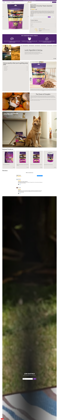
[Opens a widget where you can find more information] (2, 419)
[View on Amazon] (17, 179)
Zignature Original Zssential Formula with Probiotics (36, 164)
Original (35, 4)
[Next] (55, 159)
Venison (31, 18)
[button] (28, 16)
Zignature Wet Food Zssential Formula (48, 164)
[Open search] (51, 2)
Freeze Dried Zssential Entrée (6, 164)
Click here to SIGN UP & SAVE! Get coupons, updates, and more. (29, 0)
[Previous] (3, 159)
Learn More (31, 14)
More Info (14, 167)
